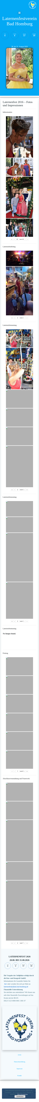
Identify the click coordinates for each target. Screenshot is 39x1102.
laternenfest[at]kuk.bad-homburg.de (16, 987)
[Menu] (19, 13)
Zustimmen (19, 1096)
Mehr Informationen (22, 1094)
